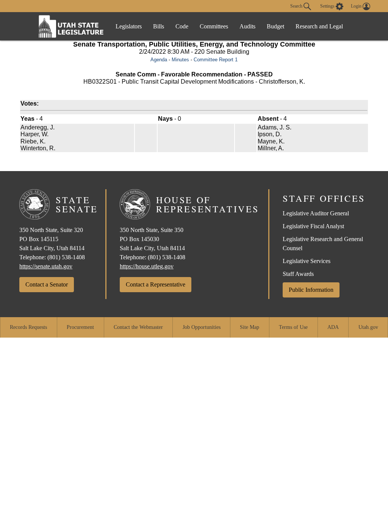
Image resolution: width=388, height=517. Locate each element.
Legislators (129, 26)
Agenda (158, 59)
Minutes (180, 59)
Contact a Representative (155, 284)
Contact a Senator (46, 284)
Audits (247, 26)
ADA (333, 327)
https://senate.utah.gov (45, 266)
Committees (214, 26)
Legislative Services (306, 261)
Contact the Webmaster (138, 327)
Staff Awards (298, 274)
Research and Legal (319, 26)
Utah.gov (368, 327)
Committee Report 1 (216, 59)
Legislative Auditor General (316, 213)
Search (297, 5)
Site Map (249, 327)
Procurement (80, 327)
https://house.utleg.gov (147, 266)
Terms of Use (293, 327)
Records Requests (28, 327)
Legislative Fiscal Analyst (313, 226)
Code (181, 26)
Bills (158, 26)
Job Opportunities (202, 327)
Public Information (311, 290)
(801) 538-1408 (66, 257)
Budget (275, 26)
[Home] (71, 26)
